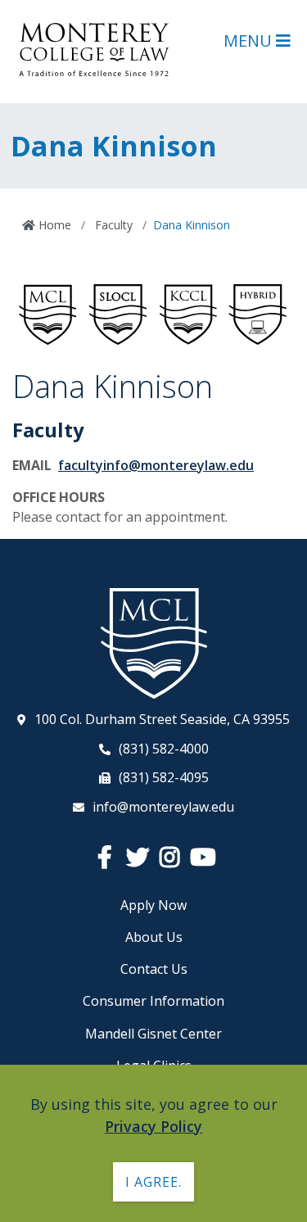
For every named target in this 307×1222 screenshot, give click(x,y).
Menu (249, 40)
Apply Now (153, 905)
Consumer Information (153, 1001)
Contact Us (153, 969)
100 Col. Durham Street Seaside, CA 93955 (162, 719)
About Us (154, 937)
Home (53, 225)
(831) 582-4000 (164, 749)
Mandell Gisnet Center (153, 1034)
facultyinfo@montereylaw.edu (156, 465)
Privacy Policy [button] (153, 1126)
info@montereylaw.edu (163, 807)
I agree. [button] (153, 1182)
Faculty (112, 225)
